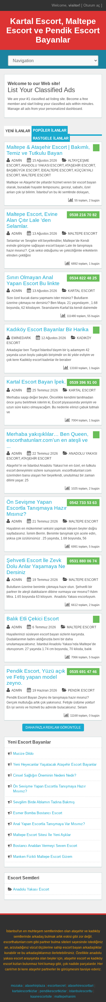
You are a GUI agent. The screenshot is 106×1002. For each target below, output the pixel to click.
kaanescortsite (41, 996)
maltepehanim (65, 996)
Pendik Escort (81, 690)
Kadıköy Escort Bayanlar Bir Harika (48, 329)
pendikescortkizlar (53, 991)
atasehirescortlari (80, 986)
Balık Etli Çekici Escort (33, 618)
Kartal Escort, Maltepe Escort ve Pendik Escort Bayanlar (53, 30)
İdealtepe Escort (57, 170)
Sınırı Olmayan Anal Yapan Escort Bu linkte (33, 280)
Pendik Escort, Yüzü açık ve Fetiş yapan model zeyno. (36, 677)
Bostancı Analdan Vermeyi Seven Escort (45, 846)
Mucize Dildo (23, 753)
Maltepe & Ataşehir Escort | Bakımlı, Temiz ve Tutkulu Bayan (48, 150)
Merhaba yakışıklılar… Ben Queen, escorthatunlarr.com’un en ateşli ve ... (47, 440)
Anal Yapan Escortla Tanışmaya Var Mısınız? (49, 824)
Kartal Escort (81, 291)
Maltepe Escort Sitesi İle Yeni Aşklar (42, 835)
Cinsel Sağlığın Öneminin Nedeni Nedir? (44, 775)
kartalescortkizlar (24, 991)
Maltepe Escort (36, 175)
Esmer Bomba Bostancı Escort (37, 813)
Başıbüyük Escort (23, 170)
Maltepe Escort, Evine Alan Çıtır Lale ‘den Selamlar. (32, 220)
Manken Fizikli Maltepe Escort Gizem (42, 857)
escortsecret (57, 986)
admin (16, 160)
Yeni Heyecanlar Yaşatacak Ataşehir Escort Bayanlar (54, 764)
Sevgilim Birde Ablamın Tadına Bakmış (44, 802)
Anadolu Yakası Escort (42, 165)
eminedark (21, 338)
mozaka (17, 986)
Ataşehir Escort (80, 165)
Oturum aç (92, 5)
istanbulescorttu (80, 991)
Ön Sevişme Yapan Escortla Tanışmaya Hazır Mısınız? (37, 508)
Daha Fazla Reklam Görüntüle (53, 727)
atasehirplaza (35, 986)
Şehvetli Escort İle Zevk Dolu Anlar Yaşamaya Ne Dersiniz (36, 566)
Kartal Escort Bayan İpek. (36, 382)
